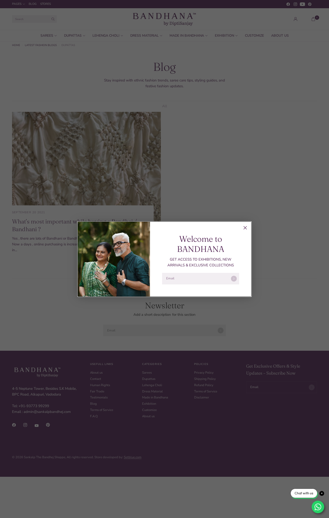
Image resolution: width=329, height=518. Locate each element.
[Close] (245, 227)
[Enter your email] (234, 279)
